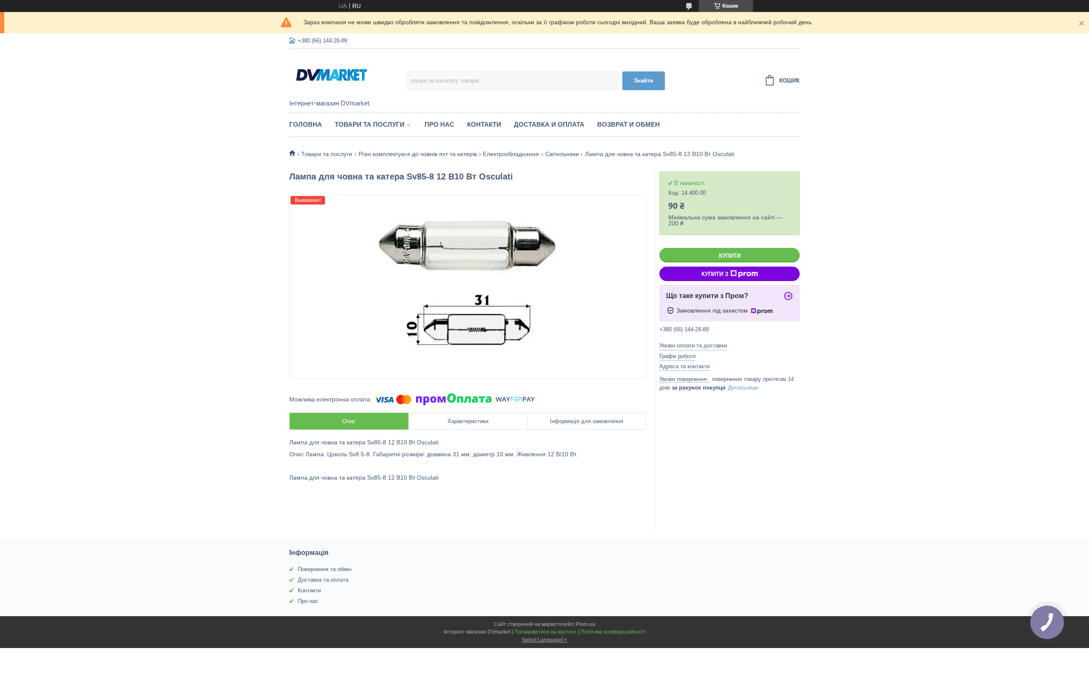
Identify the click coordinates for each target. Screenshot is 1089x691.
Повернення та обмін (324, 569)
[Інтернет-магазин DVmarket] (347, 75)
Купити (730, 256)
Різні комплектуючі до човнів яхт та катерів (418, 154)
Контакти (484, 124)
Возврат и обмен (628, 124)
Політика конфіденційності (613, 632)
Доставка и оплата (549, 124)
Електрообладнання (511, 154)
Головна (305, 124)
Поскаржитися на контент (545, 632)
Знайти (643, 80)
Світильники (562, 154)
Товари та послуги (370, 124)
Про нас (439, 124)
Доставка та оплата (323, 580)
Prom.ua (585, 624)
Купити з (714, 274)
